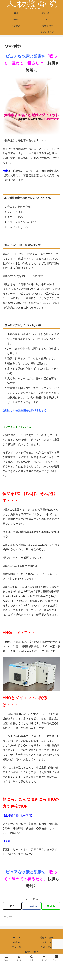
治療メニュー (46, 937)
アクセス (16, 947)
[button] (56, 608)
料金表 (16, 942)
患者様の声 (46, 947)
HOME (16, 937)
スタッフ (46, 942)
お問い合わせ (31, 951)
